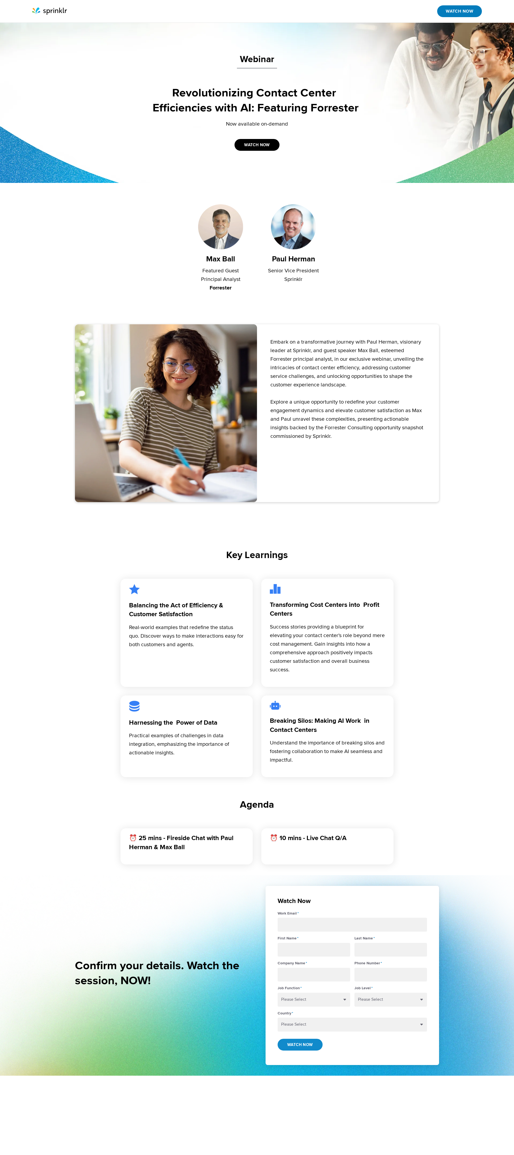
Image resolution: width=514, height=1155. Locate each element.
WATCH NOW (459, 11)
